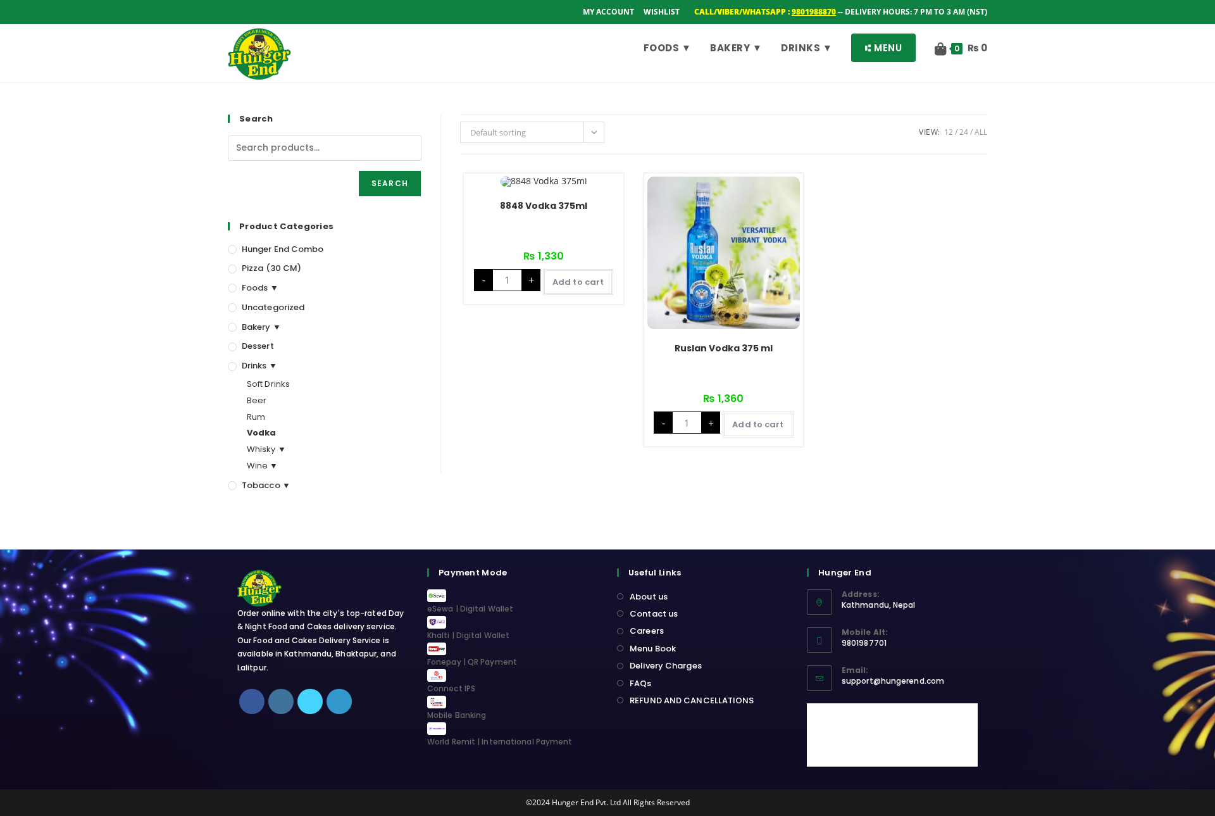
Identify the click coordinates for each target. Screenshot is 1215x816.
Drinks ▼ (259, 366)
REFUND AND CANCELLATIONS (692, 700)
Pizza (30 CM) (271, 268)
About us (649, 597)
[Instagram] (281, 701)
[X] (310, 701)
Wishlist (662, 11)
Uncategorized (273, 307)
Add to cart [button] (578, 282)
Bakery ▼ (261, 327)
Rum (256, 417)
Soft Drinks (268, 384)
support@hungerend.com (893, 680)
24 (963, 132)
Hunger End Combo (283, 249)
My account (608, 11)
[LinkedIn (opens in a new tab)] (279, 12)
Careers (647, 631)
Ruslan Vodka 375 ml (724, 348)
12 (948, 132)
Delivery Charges (666, 666)
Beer (256, 400)
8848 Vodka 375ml (543, 205)
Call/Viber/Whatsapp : (765, 11)
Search (389, 183)
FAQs (640, 683)
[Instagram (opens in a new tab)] (263, 12)
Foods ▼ (260, 288)
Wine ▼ (262, 466)
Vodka (262, 433)
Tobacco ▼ (266, 485)
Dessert (258, 346)
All (981, 132)
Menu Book (653, 649)
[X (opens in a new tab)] (234, 12)
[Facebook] (252, 701)
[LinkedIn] (339, 701)
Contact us (654, 614)
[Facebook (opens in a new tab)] (248, 12)
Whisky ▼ (266, 449)
